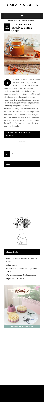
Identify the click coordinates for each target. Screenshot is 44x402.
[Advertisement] (22, 191)
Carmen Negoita (13, 20)
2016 (23, 20)
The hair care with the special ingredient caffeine (21, 270)
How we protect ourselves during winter (21, 27)
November (30, 20)
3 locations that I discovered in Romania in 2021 (21, 260)
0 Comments (22, 141)
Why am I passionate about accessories (21, 275)
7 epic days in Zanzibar (15, 278)
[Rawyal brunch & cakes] (22, 327)
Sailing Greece (11, 265)
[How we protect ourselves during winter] (22, 54)
